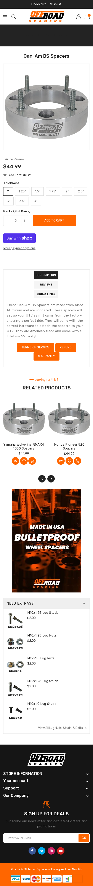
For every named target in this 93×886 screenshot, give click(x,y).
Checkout (38, 4)
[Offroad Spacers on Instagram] (51, 851)
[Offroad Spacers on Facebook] (32, 851)
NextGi (77, 869)
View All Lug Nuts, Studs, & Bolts (63, 728)
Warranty (46, 356)
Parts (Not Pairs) (16, 211)
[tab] (46, 275)
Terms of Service (35, 347)
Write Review (14, 159)
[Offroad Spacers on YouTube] (60, 851)
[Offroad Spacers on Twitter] (41, 851)
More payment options (19, 248)
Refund (66, 347)
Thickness (11, 183)
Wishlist (56, 4)
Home (30, 35)
